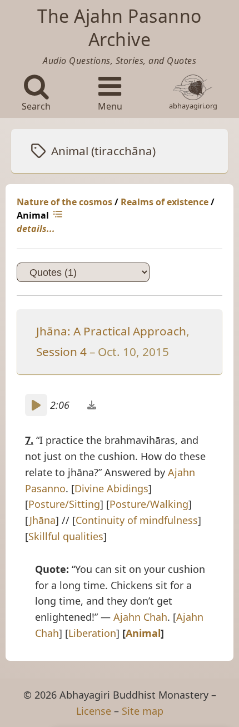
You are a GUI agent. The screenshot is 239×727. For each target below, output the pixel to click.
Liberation (92, 633)
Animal (143, 633)
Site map (142, 711)
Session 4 (61, 351)
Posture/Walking (148, 504)
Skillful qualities (65, 536)
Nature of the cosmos (64, 202)
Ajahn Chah (140, 617)
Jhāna (42, 520)
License (93, 711)
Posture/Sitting (64, 504)
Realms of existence (164, 202)
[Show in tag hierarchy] (58, 215)
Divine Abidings (111, 488)
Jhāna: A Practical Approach (111, 331)
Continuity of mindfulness (137, 520)
